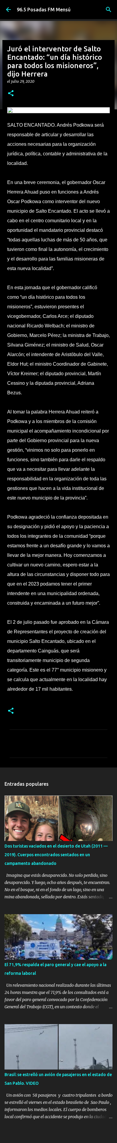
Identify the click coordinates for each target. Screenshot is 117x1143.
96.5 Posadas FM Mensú (43, 9)
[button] (10, 94)
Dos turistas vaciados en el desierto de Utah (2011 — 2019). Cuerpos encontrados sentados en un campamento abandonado (56, 855)
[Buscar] (108, 9)
